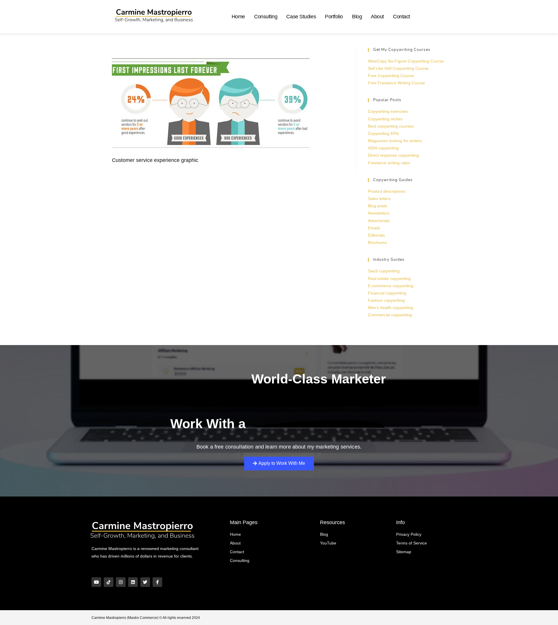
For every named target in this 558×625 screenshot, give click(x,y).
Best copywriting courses (391, 126)
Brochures (377, 242)
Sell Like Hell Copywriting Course (398, 68)
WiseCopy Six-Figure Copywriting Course (406, 61)
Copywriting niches (385, 119)
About (377, 16)
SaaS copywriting (384, 271)
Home (238, 16)
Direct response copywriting (393, 155)
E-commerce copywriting (390, 285)
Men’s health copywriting (390, 307)
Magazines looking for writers (395, 140)
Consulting (266, 16)
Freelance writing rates (389, 162)
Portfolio (334, 16)
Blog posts (377, 205)
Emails (374, 228)
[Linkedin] (133, 582)
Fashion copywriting (386, 300)
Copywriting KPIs (383, 133)
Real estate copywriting (389, 278)
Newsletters (378, 213)
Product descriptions (386, 191)
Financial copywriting (387, 293)
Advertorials (379, 220)
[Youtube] (96, 582)
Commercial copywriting (390, 314)
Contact (401, 16)
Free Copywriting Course (391, 75)
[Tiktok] (108, 582)
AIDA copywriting (383, 148)
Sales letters (379, 198)
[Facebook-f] (157, 582)
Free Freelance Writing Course (396, 83)
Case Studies (301, 16)
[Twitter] (145, 582)
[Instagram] (121, 582)
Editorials (376, 235)
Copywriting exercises (388, 111)
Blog (357, 16)
